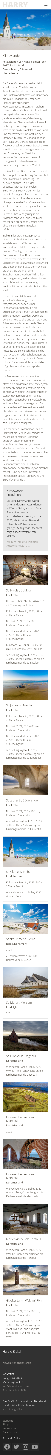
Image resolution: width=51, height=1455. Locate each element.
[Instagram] (25, 1447)
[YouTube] (34, 1447)
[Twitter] (16, 1447)
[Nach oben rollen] (44, 1448)
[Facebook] (7, 1447)
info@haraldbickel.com (16, 1386)
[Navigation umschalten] (46, 4)
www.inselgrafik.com (14, 1409)
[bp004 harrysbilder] (15, 4)
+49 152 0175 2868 (14, 1390)
